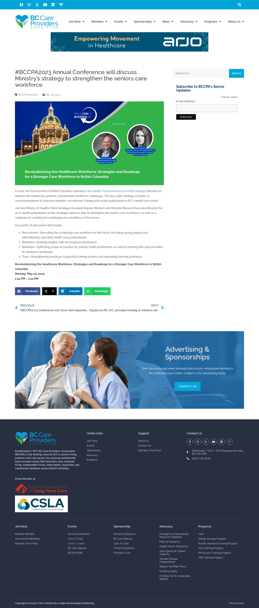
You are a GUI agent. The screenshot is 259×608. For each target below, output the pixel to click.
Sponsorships (143, 21)
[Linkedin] (53, 4)
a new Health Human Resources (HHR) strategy (115, 191)
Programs (210, 21)
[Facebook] (21, 4)
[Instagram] (29, 4)
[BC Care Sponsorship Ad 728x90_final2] (129, 50)
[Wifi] (60, 4)
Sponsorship (122, 526)
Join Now (74, 21)
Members (97, 21)
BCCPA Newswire (28, 94)
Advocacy (187, 21)
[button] (239, 5)
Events (118, 21)
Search (236, 73)
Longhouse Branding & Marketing (76, 603)
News (166, 21)
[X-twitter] (37, 4)
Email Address (186, 101)
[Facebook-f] (190, 442)
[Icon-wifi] (229, 442)
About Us (234, 21)
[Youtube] (45, 4)
